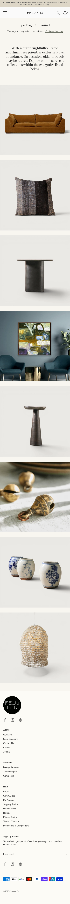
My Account (8, 800)
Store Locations (10, 739)
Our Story (7, 734)
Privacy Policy (10, 817)
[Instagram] (12, 720)
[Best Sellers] (35, 120)
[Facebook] (5, 720)
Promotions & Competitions (16, 825)
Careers (7, 747)
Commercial (8, 776)
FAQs (6, 791)
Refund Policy (9, 808)
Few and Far (14, 891)
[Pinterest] (20, 720)
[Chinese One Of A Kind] (35, 572)
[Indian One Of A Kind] (35, 497)
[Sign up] (65, 854)
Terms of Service (11, 821)
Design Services (11, 767)
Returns (7, 813)
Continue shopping (54, 31)
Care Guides (9, 796)
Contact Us (8, 743)
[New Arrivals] (35, 195)
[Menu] (5, 12)
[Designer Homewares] (35, 346)
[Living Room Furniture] (35, 421)
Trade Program (10, 771)
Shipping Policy (10, 804)
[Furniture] (35, 270)
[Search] (58, 14)
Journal (6, 752)
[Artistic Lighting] (35, 648)
